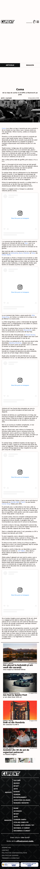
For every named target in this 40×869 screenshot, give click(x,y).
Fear (26, 243)
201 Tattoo (21, 551)
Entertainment (20, 797)
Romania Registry (14, 693)
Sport (16, 786)
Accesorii (18, 811)
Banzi (21, 253)
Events (5, 663)
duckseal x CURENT (22, 828)
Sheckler (26, 253)
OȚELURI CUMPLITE (21, 822)
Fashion (17, 794)
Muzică (11, 663)
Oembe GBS (15, 502)
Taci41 (23, 502)
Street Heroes (30, 335)
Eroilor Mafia (6, 255)
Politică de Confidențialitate (14, 853)
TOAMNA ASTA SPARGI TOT (24, 825)
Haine (16, 808)
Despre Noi (6, 847)
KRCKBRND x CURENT (22, 831)
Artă (2, 98)
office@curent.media (24, 841)
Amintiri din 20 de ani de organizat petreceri (16, 751)
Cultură (9, 98)
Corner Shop (6, 504)
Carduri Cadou (20, 819)
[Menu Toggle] (38, 21)
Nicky (33, 253)
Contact (5, 850)
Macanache (27, 330)
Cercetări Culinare (22, 800)
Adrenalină (14, 253)
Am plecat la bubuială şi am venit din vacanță (18, 666)
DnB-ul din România (14, 722)
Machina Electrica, (15, 343)
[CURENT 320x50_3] (20, 762)
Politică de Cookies (10, 855)
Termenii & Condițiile (10, 858)
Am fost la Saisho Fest (15, 695)
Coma (4, 128)
